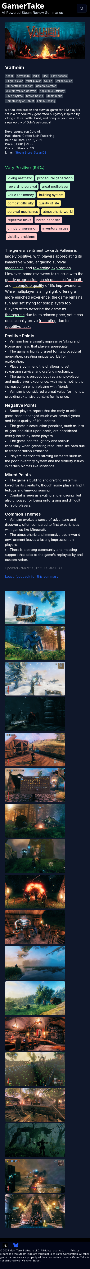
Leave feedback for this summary (31, 576)
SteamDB (40, 152)
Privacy (75, 1250)
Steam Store (23, 152)
